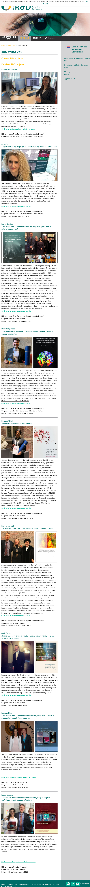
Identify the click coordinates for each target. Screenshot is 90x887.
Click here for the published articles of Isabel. (18, 862)
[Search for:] (57, 38)
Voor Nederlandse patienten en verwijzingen (79, 49)
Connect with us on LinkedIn (73, 884)
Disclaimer (84, 884)
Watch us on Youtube (78, 884)
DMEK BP (37, 38)
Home (21, 7)
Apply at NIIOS (69, 79)
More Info (46, 4)
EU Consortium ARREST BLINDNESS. (15, 401)
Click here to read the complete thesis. (16, 206)
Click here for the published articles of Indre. (18, 129)
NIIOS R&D (24, 38)
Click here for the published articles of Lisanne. (19, 777)
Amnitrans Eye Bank (9, 38)
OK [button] (87, 1)
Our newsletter (68, 884)
